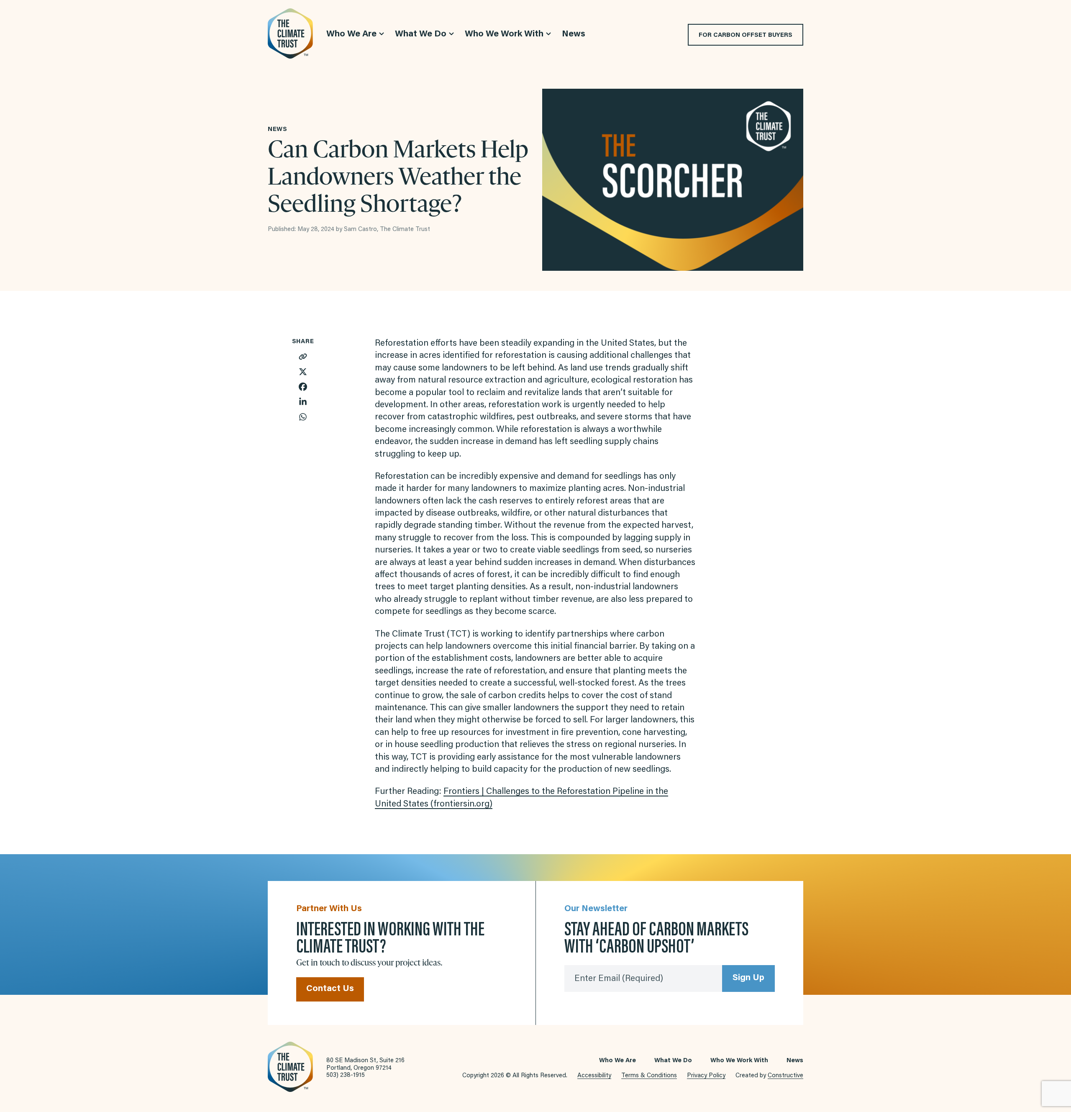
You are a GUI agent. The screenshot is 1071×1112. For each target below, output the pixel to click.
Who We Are (617, 1061)
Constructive (785, 1076)
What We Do (673, 1061)
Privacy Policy (706, 1076)
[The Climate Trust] (290, 33)
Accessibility (594, 1076)
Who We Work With (739, 1061)
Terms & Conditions (649, 1076)
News (795, 1061)
